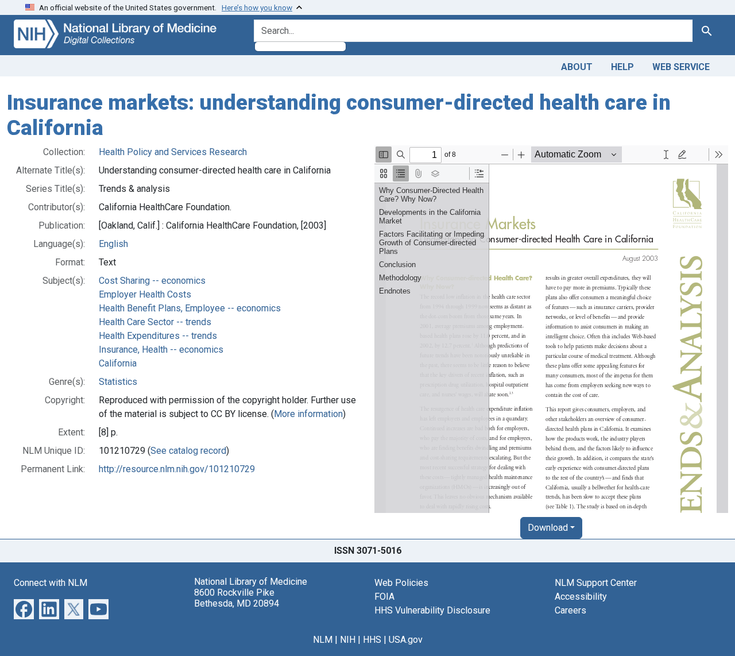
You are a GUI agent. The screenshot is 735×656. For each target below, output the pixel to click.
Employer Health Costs (145, 294)
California (118, 363)
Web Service (681, 66)
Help (622, 66)
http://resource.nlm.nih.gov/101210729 (177, 469)
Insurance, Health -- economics (161, 349)
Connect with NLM (50, 582)
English (113, 243)
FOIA (384, 596)
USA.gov (406, 639)
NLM (322, 639)
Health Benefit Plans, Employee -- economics (190, 308)
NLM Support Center (596, 582)
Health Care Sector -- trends (155, 322)
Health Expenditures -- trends (158, 335)
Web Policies (401, 582)
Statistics (118, 381)
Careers (570, 610)
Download (548, 527)
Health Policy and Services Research (173, 151)
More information (308, 413)
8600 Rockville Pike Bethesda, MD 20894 (236, 598)
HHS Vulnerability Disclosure (432, 610)
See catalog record (188, 450)
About (577, 66)
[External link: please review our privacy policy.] (24, 608)
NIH (347, 639)
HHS (372, 639)
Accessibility (581, 596)
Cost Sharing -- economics (152, 280)
